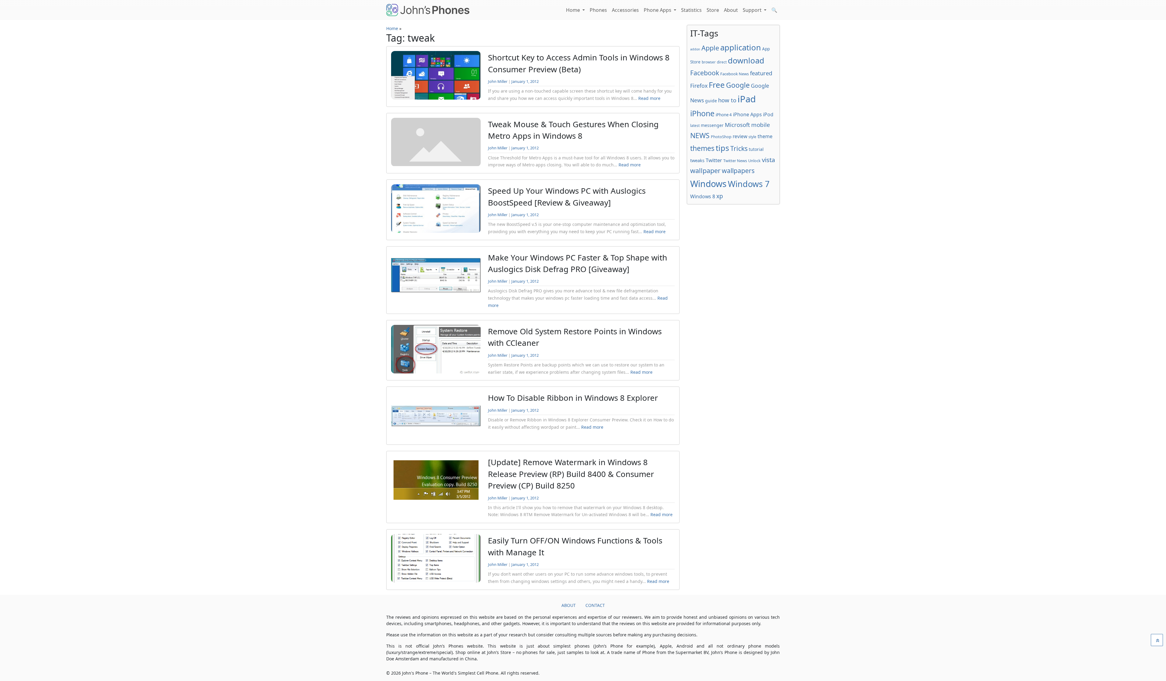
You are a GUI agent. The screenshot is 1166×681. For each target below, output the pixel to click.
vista (768, 159)
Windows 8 (702, 196)
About (731, 10)
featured (761, 73)
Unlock (754, 160)
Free (717, 84)
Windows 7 (748, 183)
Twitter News (735, 160)
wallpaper (705, 170)
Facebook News (734, 74)
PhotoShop (721, 136)
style (752, 136)
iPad (747, 99)
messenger (712, 125)
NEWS (700, 135)
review (740, 136)
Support (753, 10)
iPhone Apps (747, 114)
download (746, 60)
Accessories (625, 10)
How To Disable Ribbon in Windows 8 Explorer (573, 397)
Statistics (691, 10)
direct (722, 62)
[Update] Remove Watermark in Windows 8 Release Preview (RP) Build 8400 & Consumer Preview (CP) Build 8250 (571, 474)
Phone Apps (658, 10)
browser (709, 62)
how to (727, 100)
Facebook (704, 72)
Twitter (714, 160)
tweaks (697, 160)
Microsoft (737, 124)
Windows (708, 183)
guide (711, 101)
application (740, 47)
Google (738, 85)
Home (573, 10)
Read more (649, 98)
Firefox (698, 85)
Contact (595, 605)
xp (719, 196)
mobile (760, 125)
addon (695, 49)
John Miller (497, 81)
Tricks (739, 148)
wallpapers (738, 170)
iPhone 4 (724, 114)
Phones (598, 10)
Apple (710, 47)
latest (695, 125)
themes (702, 148)
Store (713, 10)
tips (722, 148)
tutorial (756, 149)
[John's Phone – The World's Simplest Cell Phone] (427, 10)
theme (765, 136)
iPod (768, 114)
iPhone (702, 113)
